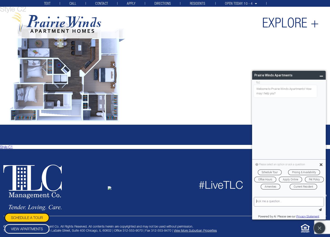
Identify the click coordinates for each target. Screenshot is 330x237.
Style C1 (6, 147)
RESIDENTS (198, 3)
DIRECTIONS (162, 3)
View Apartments (27, 229)
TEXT (47, 3)
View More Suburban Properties (195, 230)
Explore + (290, 22)
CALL (72, 3)
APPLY (131, 3)
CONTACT (101, 3)
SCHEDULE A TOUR (27, 218)
